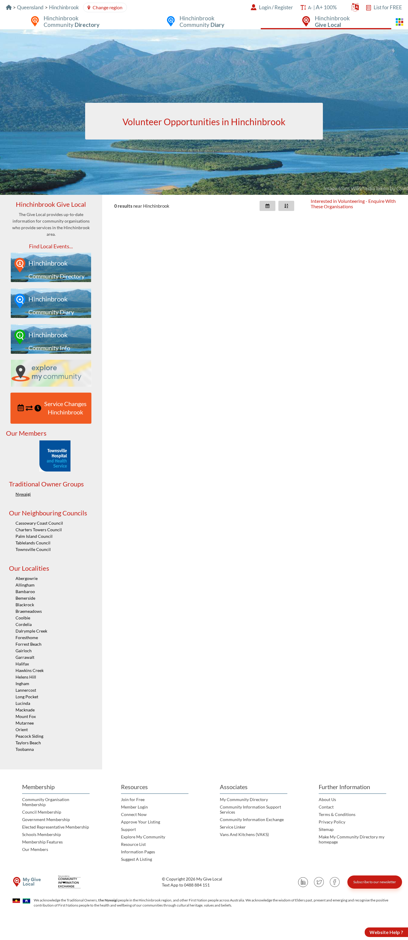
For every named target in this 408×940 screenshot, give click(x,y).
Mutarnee (25, 722)
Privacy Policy (332, 821)
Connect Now (134, 814)
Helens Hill (26, 676)
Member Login (134, 806)
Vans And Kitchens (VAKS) (244, 834)
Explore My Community (143, 836)
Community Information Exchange (252, 819)
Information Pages (138, 851)
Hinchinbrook (64, 7)
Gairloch (24, 650)
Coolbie (23, 617)
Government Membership (46, 819)
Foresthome (27, 637)
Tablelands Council (33, 542)
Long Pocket (27, 696)
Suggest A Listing (136, 859)
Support (128, 829)
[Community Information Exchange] (71, 882)
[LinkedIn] (303, 882)
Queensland (30, 7)
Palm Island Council (34, 536)
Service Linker (233, 826)
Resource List (133, 844)
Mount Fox (26, 716)
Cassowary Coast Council (39, 523)
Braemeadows (29, 611)
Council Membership (41, 812)
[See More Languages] (355, 8)
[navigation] (51, 482)
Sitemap (326, 829)
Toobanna (25, 749)
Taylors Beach (28, 742)
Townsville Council (33, 549)
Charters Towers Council (39, 529)
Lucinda (23, 703)
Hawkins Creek (30, 670)
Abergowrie (27, 578)
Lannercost (26, 690)
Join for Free (133, 799)
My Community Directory (244, 799)
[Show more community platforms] (399, 22)
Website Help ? (386, 932)
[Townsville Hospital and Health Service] (54, 455)
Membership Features (42, 841)
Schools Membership (41, 834)
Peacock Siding (29, 736)
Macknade (25, 709)
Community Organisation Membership (45, 802)
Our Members (35, 849)
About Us (327, 799)
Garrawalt (25, 657)
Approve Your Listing (140, 821)
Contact (326, 806)
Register (283, 7)
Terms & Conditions (337, 814)
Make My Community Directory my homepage (351, 839)
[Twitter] (319, 882)
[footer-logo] (27, 882)
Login (265, 7)
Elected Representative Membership (55, 826)
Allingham (25, 584)
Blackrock (25, 604)
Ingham (22, 683)
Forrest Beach (29, 644)
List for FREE (388, 7)
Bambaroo (25, 591)
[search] (204, 121)
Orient (22, 729)
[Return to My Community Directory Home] (9, 7)
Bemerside (25, 598)
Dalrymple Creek (31, 630)
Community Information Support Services (250, 809)
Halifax (22, 663)
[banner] (204, 112)
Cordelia (24, 624)
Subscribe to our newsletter (374, 882)
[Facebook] (334, 882)
